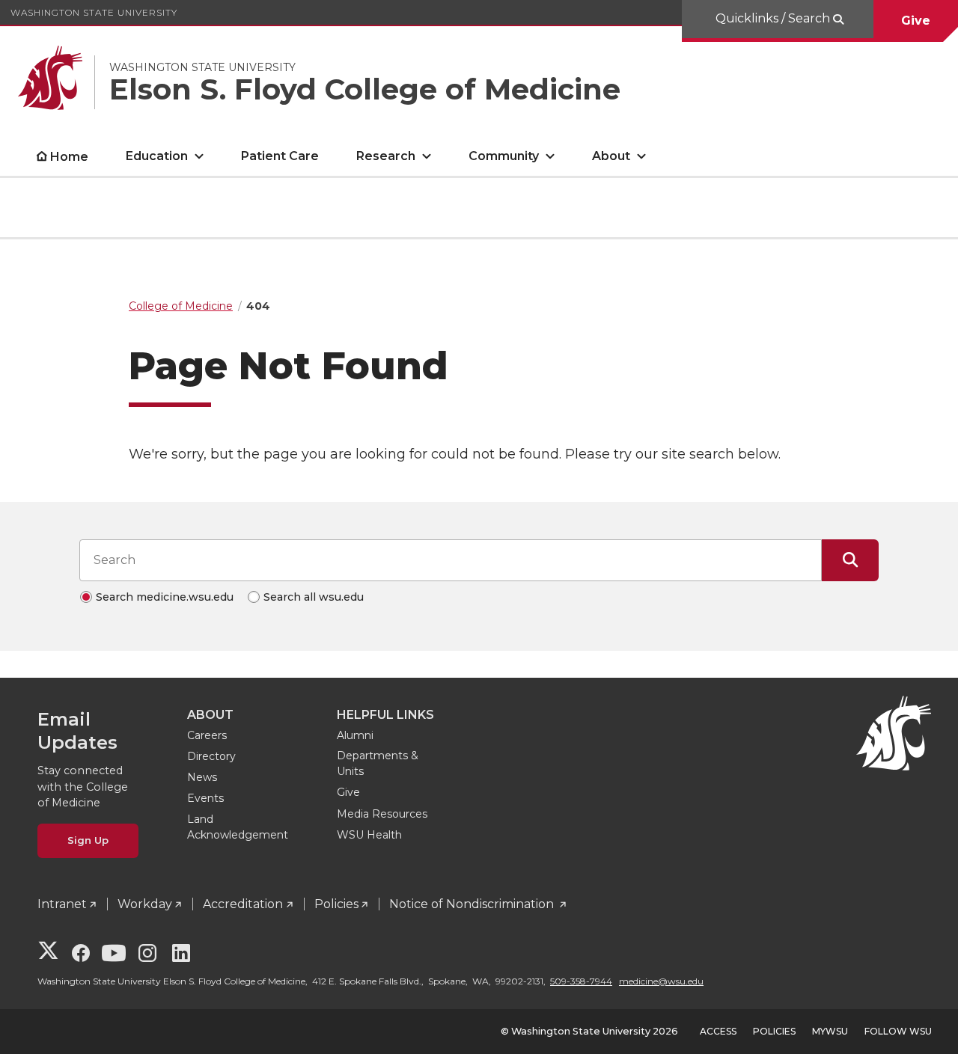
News (202, 777)
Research (385, 156)
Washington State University (93, 12)
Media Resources (382, 814)
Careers (207, 735)
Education (157, 156)
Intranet (62, 904)
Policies (336, 904)
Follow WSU (898, 1031)
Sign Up (88, 840)
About (611, 156)
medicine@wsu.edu (661, 981)
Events (205, 798)
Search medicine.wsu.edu (165, 597)
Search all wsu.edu (313, 597)
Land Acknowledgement (237, 827)
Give (915, 20)
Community (504, 156)
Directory (211, 756)
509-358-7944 (581, 981)
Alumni (355, 735)
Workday (145, 904)
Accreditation (243, 904)
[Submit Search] (850, 560)
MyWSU (830, 1031)
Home (69, 157)
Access (718, 1031)
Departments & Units (377, 763)
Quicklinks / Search (774, 18)
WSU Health (369, 835)
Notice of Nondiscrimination (473, 904)
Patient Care (280, 156)
